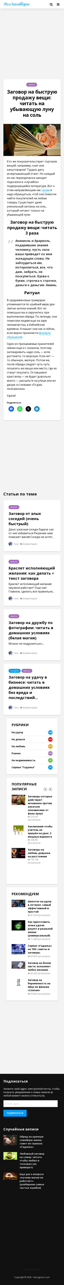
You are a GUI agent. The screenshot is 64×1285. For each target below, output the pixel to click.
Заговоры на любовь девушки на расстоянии (39, 853)
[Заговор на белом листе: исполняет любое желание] (18, 964)
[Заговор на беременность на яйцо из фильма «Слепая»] (18, 981)
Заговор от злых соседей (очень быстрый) (25, 518)
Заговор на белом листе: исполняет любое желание (39, 966)
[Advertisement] (32, 44)
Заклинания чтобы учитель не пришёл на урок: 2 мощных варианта (40, 831)
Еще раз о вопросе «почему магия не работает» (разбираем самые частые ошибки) (32, 1181)
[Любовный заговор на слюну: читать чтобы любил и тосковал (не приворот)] (10, 1155)
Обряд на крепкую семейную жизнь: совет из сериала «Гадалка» (32, 1141)
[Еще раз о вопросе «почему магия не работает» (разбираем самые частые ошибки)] (10, 1175)
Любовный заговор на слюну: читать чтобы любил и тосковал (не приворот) (32, 1160)
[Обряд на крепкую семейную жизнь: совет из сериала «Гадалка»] (10, 1139)
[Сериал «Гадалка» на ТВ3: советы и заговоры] (18, 949)
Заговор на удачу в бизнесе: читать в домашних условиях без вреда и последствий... (29, 687)
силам (45, 190)
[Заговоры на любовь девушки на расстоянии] (18, 852)
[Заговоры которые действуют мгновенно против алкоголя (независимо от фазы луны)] (18, 799)
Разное (31, 85)
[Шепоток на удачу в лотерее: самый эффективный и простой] (18, 903)
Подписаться (15, 1113)
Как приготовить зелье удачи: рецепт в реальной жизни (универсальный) (40, 928)
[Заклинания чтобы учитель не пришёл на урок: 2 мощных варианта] (18, 829)
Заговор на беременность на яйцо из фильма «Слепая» (39, 985)
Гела (15, 544)
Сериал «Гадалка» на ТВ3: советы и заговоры (40, 949)
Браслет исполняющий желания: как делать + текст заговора (32, 573)
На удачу (14, 671)
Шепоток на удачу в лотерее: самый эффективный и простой (40, 906)
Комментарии (30, 544)
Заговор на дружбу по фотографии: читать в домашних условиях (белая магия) (31, 630)
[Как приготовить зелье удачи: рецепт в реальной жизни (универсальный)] (18, 925)
